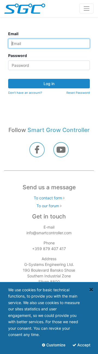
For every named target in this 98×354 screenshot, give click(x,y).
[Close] (91, 289)
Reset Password (78, 93)
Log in (49, 83)
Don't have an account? (25, 93)
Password (17, 55)
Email (13, 33)
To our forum (47, 205)
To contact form (48, 198)
